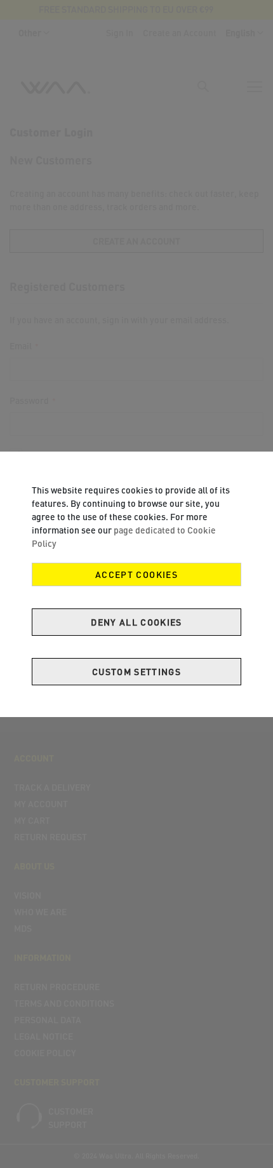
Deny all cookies (136, 622)
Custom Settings (136, 671)
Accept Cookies (136, 574)
